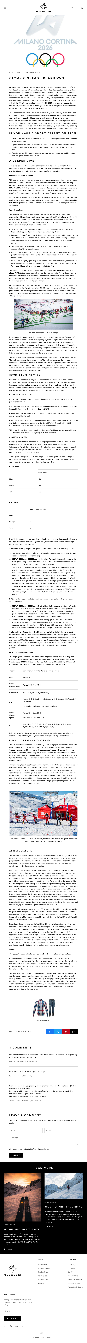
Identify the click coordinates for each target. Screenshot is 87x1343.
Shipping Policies (74, 1283)
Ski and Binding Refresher (22, 1229)
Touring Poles (43, 1279)
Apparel (41, 1283)
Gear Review (51, 1202)
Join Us (70, 1272)
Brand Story (10, 1225)
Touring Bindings (44, 1268)
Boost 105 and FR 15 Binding (64, 1207)
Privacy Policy (54, 1120)
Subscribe (12, 1318)
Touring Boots (43, 1276)
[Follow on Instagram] (11, 1326)
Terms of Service (69, 1120)
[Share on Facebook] (50, 1031)
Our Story (71, 1264)
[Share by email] (74, 1031)
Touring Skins (43, 1272)
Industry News (32, 73)
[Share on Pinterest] (66, 1031)
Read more (8, 1249)
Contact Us (72, 1268)
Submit (16, 1155)
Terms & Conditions (75, 1279)
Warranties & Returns (75, 1287)
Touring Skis (42, 1264)
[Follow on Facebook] (5, 1326)
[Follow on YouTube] (16, 1326)
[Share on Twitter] (58, 1031)
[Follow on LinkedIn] (22, 1326)
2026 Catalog (73, 1276)
